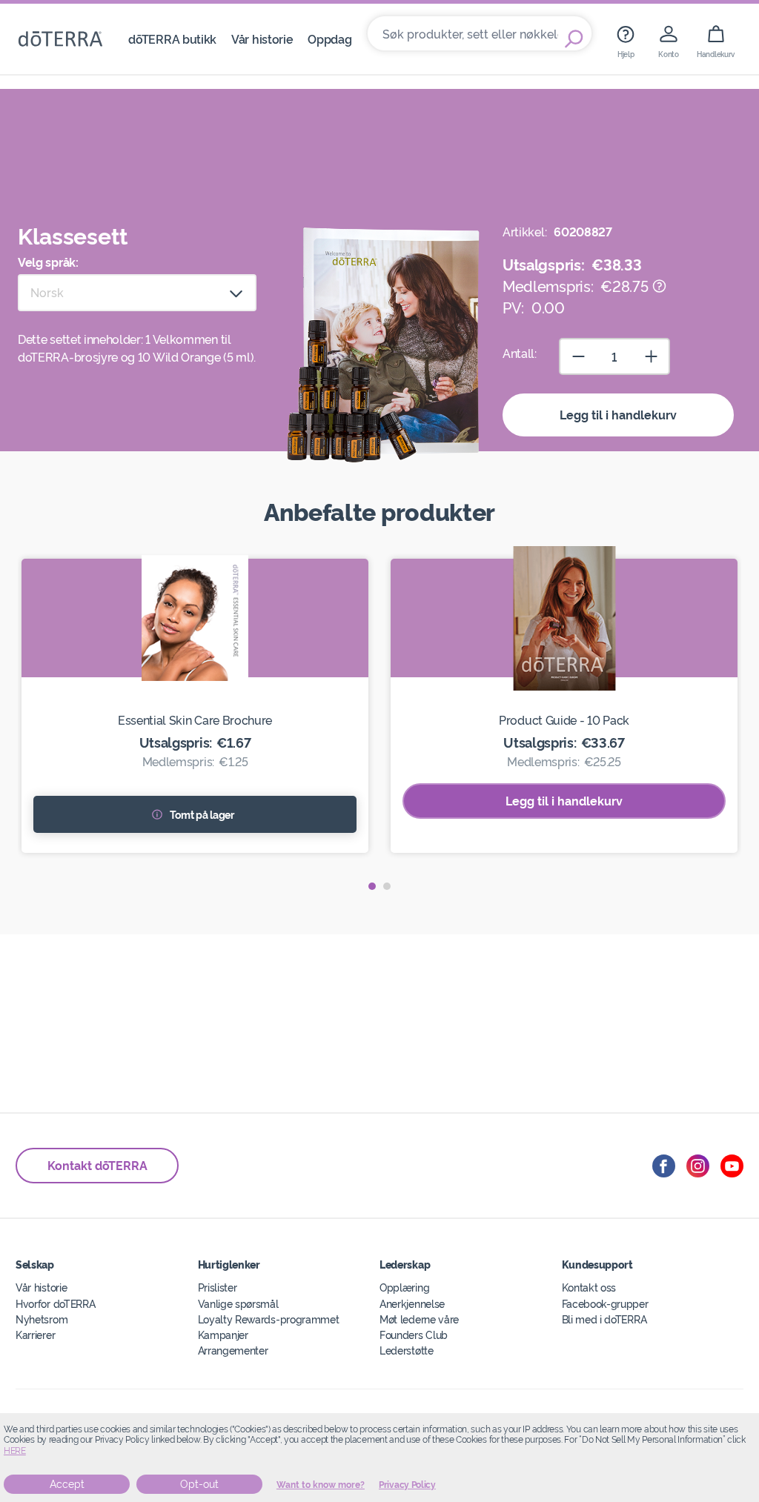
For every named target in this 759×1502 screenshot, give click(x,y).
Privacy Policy (407, 1485)
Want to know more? (320, 1485)
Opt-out (199, 1484)
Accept (67, 1484)
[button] (372, 886)
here (15, 1451)
